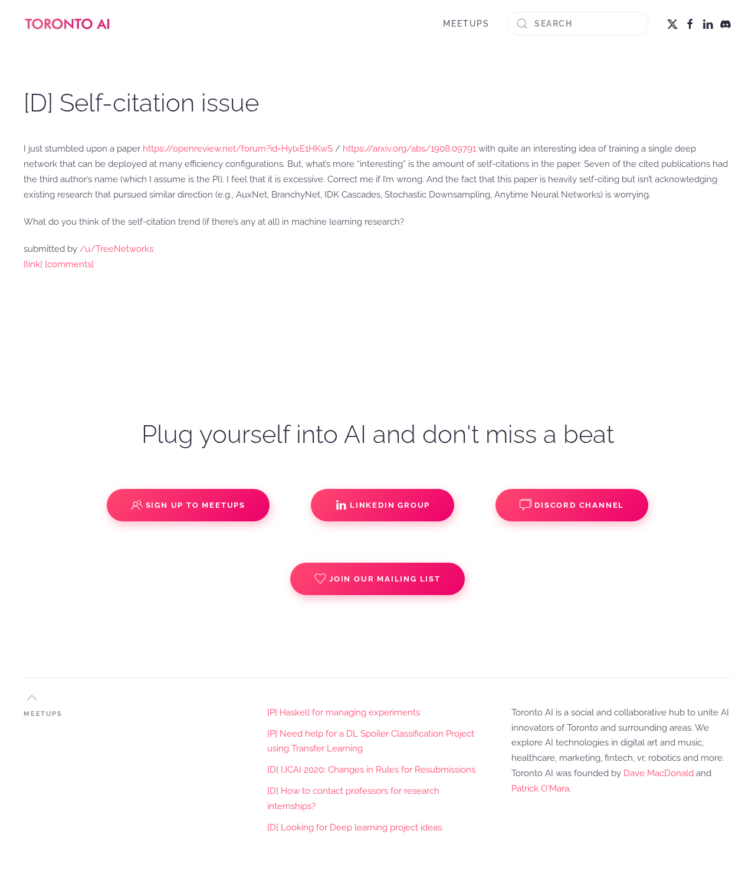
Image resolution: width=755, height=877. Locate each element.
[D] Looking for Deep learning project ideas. (355, 827)
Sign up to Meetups (195, 505)
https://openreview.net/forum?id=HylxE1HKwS (238, 148)
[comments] (69, 264)
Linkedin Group (390, 505)
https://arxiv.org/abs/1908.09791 (409, 148)
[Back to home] (68, 23)
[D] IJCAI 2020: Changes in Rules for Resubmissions (371, 769)
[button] (32, 698)
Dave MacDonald (658, 773)
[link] (33, 264)
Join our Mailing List (385, 578)
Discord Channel (579, 505)
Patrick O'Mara (540, 788)
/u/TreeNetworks (116, 249)
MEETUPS (466, 23)
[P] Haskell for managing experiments (343, 712)
